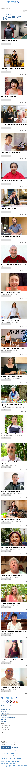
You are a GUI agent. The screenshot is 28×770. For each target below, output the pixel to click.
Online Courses (4, 707)
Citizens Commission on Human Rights (8, 763)
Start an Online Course (5, 755)
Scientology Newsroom (21, 751)
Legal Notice (17, 766)
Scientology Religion (4, 751)
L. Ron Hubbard (3, 750)
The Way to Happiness (8, 758)
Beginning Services (5, 709)
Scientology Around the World (8, 717)
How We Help (4, 719)
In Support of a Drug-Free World (14, 759)
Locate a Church (6, 738)
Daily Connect (4, 715)
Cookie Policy (5, 766)
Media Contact (6, 729)
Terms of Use (11, 766)
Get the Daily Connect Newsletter (10, 742)
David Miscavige (3, 753)
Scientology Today (5, 713)
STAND (2, 758)
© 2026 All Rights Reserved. (12, 765)
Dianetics (8, 750)
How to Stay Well (5, 721)
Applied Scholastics (4, 759)
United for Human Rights (5, 761)
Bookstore (3, 711)
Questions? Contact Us (7, 734)
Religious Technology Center (12, 753)
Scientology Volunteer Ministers (16, 755)
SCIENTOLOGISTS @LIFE (6, 44)
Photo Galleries (6, 727)
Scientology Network (15, 750)
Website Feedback (7, 736)
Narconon (19, 758)
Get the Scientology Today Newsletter (10, 744)
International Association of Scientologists (8, 756)
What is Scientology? (6, 705)
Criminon (14, 758)
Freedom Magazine (20, 756)
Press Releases (6, 725)
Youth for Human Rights (14, 761)
